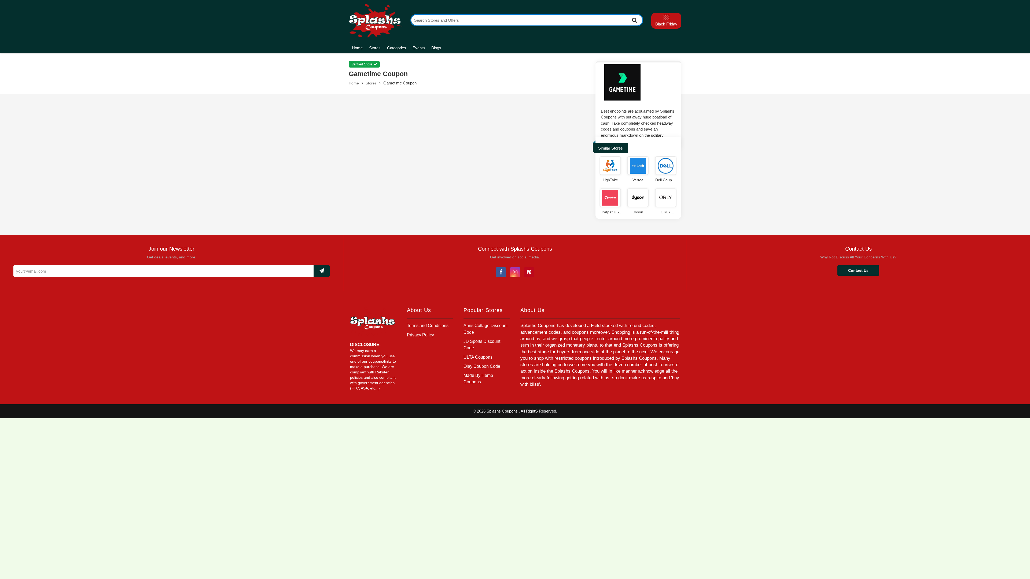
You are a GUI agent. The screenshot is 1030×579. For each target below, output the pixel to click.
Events (419, 48)
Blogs (436, 48)
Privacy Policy (420, 335)
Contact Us (858, 270)
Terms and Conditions (427, 325)
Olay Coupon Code (482, 366)
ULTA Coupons (478, 357)
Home (357, 48)
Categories (396, 48)
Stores (375, 48)
